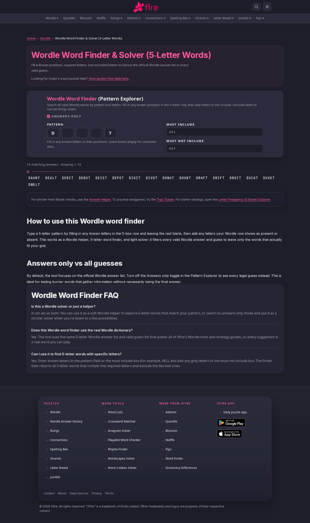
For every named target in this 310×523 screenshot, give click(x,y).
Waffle (101, 18)
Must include (180, 124)
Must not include (185, 141)
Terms (109, 493)
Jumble (245, 18)
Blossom (86, 18)
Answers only (66, 116)
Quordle (69, 18)
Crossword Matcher (119, 421)
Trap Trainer (165, 199)
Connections (155, 18)
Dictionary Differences (179, 468)
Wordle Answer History (64, 421)
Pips (260, 18)
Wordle (52, 18)
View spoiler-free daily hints (109, 78)
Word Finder (172, 458)
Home (31, 38)
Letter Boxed (224, 18)
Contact (49, 493)
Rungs (116, 18)
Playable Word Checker (121, 440)
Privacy (97, 493)
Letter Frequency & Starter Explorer (244, 199)
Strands (202, 18)
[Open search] (256, 7)
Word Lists (113, 412)
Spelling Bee (180, 18)
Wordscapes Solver (119, 458)
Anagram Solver (117, 431)
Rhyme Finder (115, 449)
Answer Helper (100, 199)
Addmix (133, 18)
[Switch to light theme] (267, 7)
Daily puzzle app (233, 412)
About (62, 493)
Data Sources (79, 493)
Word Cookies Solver (120, 468)
